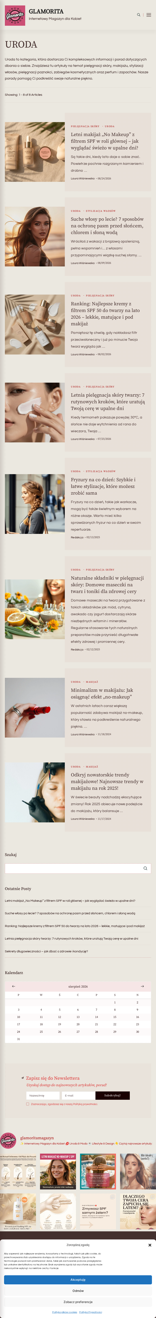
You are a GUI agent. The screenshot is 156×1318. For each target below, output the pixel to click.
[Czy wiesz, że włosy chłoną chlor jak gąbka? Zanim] (98, 1171)
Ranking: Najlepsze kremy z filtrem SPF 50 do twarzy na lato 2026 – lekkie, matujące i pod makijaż (75, 926)
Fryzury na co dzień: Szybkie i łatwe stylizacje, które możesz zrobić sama (103, 486)
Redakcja (77, 537)
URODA (110, 126)
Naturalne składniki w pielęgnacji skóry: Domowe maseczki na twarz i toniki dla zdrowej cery (107, 585)
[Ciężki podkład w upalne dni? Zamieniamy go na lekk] (58, 1171)
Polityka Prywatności (90, 1312)
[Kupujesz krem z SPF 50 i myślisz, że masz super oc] (58, 1211)
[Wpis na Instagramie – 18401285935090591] (138, 1171)
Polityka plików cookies (64, 1312)
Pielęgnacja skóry (85, 126)
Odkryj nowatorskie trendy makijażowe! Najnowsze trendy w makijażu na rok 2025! (107, 781)
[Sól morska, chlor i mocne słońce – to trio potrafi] (18, 1171)
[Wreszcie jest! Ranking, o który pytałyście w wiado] (18, 1211)
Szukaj (11, 855)
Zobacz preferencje (78, 1302)
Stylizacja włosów (101, 211)
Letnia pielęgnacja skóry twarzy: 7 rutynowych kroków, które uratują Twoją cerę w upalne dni (108, 402)
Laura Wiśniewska (82, 178)
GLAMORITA (46, 11)
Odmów (78, 1291)
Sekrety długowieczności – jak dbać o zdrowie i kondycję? (46, 951)
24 (18, 1032)
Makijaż (92, 681)
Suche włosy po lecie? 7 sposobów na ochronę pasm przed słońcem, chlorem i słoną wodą (107, 226)
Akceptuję (78, 1280)
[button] (150, 1245)
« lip (14, 986)
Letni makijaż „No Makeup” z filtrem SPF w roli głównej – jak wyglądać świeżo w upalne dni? (105, 141)
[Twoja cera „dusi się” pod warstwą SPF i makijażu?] (138, 1211)
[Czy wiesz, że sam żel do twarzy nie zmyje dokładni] (98, 1211)
